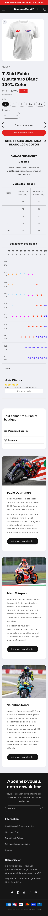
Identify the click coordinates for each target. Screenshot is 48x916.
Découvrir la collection (22, 541)
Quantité (6, 110)
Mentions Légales (13, 832)
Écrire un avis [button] (24, 391)
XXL (40, 104)
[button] (3, 9)
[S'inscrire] (40, 809)
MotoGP (12, 909)
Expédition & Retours (14, 838)
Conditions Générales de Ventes (19, 826)
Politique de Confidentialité (17, 844)
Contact (8, 850)
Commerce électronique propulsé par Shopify (29, 909)
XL (30, 104)
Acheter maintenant (24, 133)
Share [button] (7, 368)
